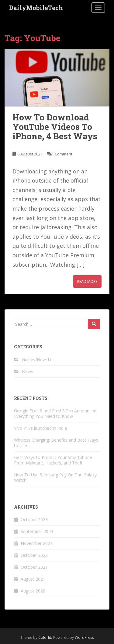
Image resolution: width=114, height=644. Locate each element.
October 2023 (34, 519)
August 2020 (33, 591)
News (27, 371)
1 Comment (62, 154)
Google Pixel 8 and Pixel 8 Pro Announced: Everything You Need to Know (55, 413)
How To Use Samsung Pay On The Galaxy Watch (55, 477)
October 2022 (34, 555)
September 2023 (37, 531)
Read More (87, 281)
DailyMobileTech (36, 8)
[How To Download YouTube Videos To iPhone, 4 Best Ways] (57, 78)
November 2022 (37, 543)
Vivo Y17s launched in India (40, 428)
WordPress (84, 637)
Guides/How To (37, 359)
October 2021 (34, 567)
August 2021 (33, 579)
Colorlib (45, 637)
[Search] (94, 324)
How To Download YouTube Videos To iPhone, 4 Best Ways (54, 127)
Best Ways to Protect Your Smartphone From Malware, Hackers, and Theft (53, 460)
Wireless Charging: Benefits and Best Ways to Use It (56, 442)
